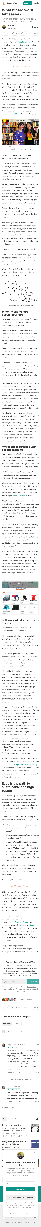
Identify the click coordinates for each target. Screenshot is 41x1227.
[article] (20, 1130)
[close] (34, 1152)
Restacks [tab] (17, 1024)
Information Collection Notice (25, 989)
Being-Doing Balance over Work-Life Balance (14, 1142)
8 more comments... (9, 1107)
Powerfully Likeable (10, 113)
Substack (9, 1222)
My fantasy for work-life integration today (11, 1148)
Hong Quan (11, 1044)
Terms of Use (31, 987)
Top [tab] (4, 1119)
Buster (32, 925)
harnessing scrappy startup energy (23, 764)
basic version (19, 495)
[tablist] (12, 1024)
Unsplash (30, 305)
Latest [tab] (10, 1119)
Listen (36, 27)
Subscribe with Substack (22, 1198)
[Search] (37, 1119)
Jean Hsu (10, 26)
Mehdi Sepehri (19, 305)
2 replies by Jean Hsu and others (21, 1079)
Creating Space (21, 41)
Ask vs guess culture (12, 1125)
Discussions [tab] (19, 1119)
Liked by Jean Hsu (14, 1047)
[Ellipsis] (38, 1044)
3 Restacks (28, 1000)
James (9, 1087)
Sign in (36, 3)
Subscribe (27, 3)
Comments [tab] (7, 1024)
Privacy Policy (27, 1207)
